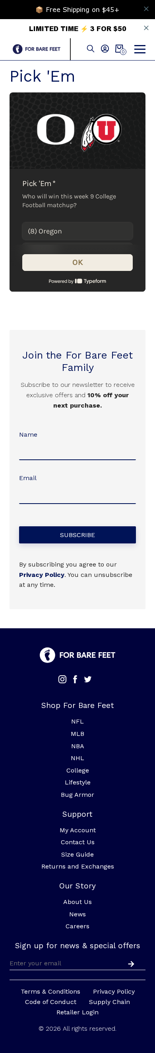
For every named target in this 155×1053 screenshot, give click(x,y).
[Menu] (139, 49)
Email (28, 478)
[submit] (129, 963)
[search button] (90, 49)
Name (28, 434)
